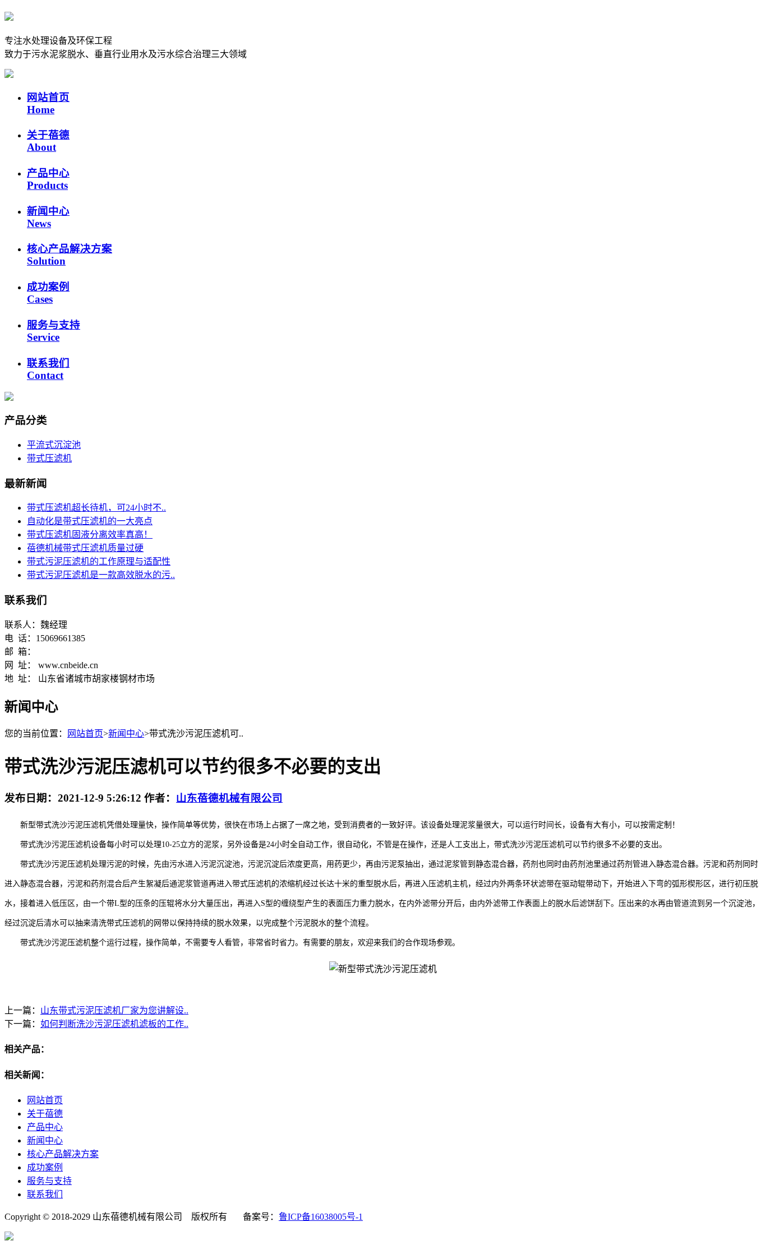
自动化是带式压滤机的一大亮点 (90, 521)
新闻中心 (48, 217)
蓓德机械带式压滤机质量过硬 (85, 548)
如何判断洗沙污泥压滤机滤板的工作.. (114, 1024)
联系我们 (48, 369)
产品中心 (48, 179)
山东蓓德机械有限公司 (229, 798)
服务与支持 (53, 331)
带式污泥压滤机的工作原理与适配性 (98, 561)
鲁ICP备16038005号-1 (321, 1216)
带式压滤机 (49, 458)
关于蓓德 (48, 141)
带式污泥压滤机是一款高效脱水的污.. (101, 575)
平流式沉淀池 (54, 445)
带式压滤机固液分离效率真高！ (90, 534)
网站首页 (48, 103)
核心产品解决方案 (63, 1154)
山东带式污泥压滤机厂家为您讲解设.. (114, 1010)
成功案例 (48, 293)
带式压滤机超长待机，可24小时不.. (96, 507)
